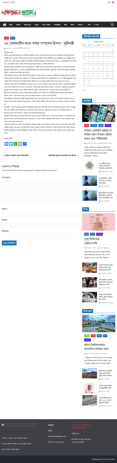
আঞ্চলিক (18, 25)
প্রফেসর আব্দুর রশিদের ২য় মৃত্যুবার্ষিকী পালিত (105, 387)
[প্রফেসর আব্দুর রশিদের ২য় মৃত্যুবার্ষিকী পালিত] (89, 388)
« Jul (83, 90)
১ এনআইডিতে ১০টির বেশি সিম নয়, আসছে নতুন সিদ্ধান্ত (105, 180)
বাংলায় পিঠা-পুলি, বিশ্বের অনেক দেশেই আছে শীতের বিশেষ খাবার (106, 267)
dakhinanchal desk (105, 143)
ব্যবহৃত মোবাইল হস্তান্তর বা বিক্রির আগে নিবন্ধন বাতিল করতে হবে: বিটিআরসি (98, 134)
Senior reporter (103, 248)
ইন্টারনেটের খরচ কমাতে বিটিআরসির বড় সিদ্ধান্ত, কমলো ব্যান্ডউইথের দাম (106, 195)
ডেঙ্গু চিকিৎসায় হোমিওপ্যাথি (91, 241)
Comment (6, 177)
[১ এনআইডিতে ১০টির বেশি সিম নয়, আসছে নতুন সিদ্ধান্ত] (89, 182)
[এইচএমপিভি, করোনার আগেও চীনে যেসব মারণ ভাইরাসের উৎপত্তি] (89, 284)
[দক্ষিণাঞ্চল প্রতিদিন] (4, 24)
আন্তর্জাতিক (57, 25)
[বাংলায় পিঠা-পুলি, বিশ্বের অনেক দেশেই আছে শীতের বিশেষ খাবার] (89, 269)
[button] (83, 24)
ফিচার (65, 25)
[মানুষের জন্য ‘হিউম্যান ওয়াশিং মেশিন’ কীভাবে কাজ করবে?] (89, 298)
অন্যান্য (80, 25)
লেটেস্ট (12, 38)
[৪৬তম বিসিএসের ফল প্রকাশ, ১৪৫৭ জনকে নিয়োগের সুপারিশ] (89, 402)
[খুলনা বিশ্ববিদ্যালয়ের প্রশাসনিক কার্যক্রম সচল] (98, 323)
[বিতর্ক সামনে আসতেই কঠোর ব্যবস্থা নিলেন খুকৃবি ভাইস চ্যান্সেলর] (89, 375)
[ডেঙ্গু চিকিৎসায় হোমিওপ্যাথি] (98, 222)
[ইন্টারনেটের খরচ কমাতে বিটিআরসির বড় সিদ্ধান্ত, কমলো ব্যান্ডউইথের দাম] (89, 197)
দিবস (89, 25)
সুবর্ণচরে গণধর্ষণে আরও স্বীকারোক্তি (17, 155)
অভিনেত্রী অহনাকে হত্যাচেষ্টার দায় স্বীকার (62, 155)
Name (5, 209)
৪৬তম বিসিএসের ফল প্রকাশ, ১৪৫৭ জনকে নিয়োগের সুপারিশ (105, 400)
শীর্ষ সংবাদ (108, 125)
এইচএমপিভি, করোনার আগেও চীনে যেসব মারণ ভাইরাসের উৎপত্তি (106, 282)
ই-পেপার (96, 25)
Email (5, 220)
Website (5, 231)
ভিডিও (72, 25)
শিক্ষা (105, 335)
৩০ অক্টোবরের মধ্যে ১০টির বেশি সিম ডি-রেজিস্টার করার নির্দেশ (105, 165)
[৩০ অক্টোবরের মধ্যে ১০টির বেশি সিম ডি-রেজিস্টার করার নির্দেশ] (89, 167)
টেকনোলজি (93, 125)
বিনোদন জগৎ (27, 25)
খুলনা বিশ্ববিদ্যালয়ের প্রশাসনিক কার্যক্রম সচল (96, 347)
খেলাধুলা (36, 25)
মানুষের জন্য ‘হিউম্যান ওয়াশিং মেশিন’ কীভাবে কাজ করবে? (105, 297)
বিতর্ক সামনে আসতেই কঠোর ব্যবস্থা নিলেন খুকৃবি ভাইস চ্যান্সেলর (105, 373)
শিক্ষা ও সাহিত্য (46, 25)
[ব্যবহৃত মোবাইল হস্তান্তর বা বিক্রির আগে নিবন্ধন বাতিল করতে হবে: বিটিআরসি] (98, 113)
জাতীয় (10, 25)
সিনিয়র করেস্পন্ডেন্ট (25, 48)
